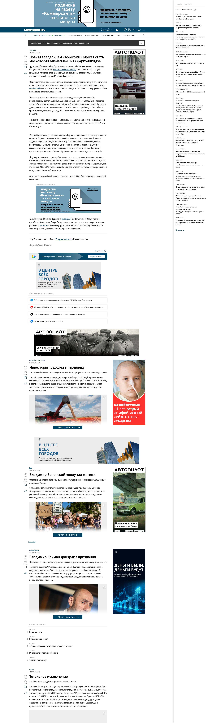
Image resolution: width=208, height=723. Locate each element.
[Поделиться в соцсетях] (25, 73)
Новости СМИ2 (31, 542)
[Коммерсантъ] (34, 29)
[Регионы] (125, 29)
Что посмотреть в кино (75, 35)
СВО (118, 35)
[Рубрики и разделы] (143, 29)
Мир (30, 468)
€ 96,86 (43, 35)
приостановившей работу (64, 69)
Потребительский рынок (37, 360)
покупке (43, 225)
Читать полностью (67, 427)
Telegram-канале (63, 239)
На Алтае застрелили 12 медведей (48, 321)
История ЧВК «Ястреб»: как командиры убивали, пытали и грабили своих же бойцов (68, 307)
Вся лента (180, 230)
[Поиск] (139, 29)
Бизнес (31, 698)
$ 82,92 (36, 35)
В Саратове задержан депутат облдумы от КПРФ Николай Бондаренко (63, 300)
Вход (134, 30)
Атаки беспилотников (92, 35)
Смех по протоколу (38, 687)
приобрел (66, 219)
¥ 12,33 (49, 35)
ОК (142, 43)
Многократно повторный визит (43, 680)
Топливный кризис (129, 35)
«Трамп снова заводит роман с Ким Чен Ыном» (50, 673)
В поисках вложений (38, 666)
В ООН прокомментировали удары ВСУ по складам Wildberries (59, 314)
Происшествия (34, 577)
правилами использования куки (76, 43)
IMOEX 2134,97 (58, 35)
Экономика (33, 50)
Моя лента (188, 4)
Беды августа (35, 659)
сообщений (34, 88)
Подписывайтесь (96, 256)
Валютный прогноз (108, 35)
